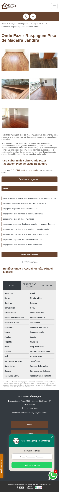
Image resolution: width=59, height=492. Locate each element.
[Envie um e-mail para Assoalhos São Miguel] (33, 17)
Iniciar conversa (32, 465)
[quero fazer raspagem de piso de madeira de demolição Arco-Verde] (43, 89)
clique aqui (32, 170)
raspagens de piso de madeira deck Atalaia (20, 209)
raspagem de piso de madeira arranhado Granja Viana (25, 234)
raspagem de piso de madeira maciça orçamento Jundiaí (26, 229)
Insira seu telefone (32, 451)
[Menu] (54, 6)
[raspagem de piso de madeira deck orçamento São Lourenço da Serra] (15, 89)
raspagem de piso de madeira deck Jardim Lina (22, 245)
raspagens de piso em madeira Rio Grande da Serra (24, 203)
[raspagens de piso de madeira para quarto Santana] (15, 60)
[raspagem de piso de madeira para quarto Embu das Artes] (15, 118)
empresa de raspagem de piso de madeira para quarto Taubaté (29, 224)
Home (29, 425)
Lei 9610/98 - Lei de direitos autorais (17, 387)
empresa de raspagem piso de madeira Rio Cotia (23, 240)
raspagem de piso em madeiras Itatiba (18, 219)
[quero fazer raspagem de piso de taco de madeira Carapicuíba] (43, 60)
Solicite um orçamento (29, 179)
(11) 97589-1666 (18, 170)
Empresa (29, 433)
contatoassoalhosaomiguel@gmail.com (30, 413)
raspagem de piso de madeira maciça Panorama (23, 214)
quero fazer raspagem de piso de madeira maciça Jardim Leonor (29, 198)
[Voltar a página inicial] (9, 6)
